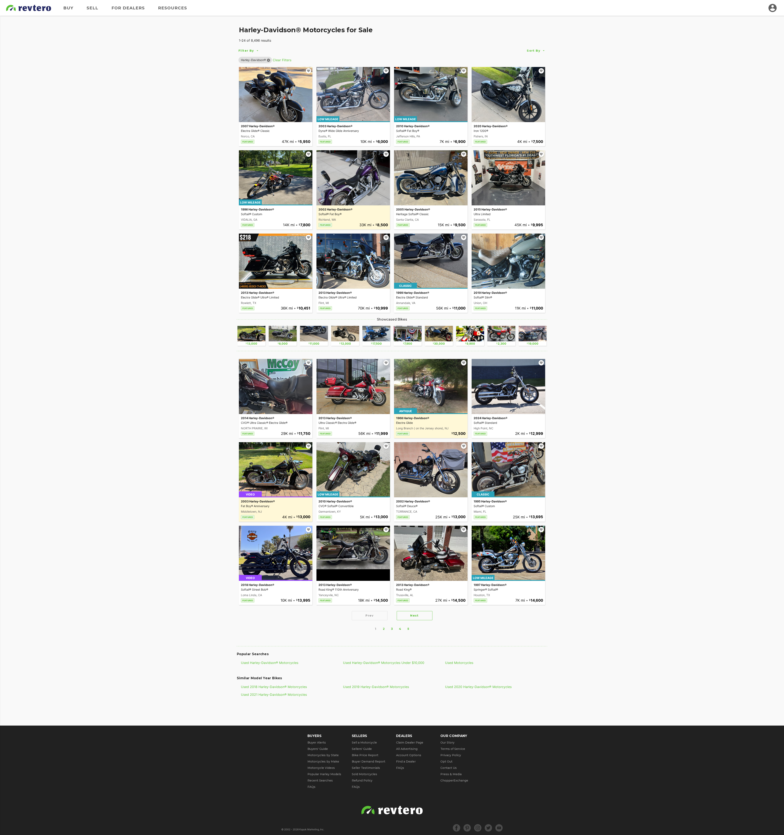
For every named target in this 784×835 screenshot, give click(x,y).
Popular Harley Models (324, 774)
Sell (92, 8)
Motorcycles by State (323, 755)
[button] (253, 60)
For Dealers (128, 8)
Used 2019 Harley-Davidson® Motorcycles (376, 687)
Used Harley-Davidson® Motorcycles (269, 663)
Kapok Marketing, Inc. (311, 829)
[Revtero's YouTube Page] (499, 828)
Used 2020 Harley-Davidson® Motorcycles (478, 687)
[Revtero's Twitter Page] (488, 828)
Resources (172, 8)
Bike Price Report (365, 755)
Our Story (447, 742)
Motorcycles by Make (323, 761)
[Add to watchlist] (308, 70)
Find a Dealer (406, 761)
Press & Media (451, 774)
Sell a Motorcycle (364, 742)
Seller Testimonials (366, 768)
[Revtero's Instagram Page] (477, 828)
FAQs (311, 787)
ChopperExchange (454, 780)
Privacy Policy (450, 755)
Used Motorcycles (459, 663)
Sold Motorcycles (364, 774)
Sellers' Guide (362, 749)
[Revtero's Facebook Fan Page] (456, 828)
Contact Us (448, 768)
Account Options (408, 755)
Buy (68, 8)
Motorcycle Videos (321, 768)
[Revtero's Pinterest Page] (467, 828)
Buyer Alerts (316, 742)
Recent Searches (320, 780)
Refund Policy (362, 780)
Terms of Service (452, 749)
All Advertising (407, 749)
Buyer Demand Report (368, 761)
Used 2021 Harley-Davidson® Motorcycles (274, 694)
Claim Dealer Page (409, 742)
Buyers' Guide (317, 749)
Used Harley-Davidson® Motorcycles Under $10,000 (383, 663)
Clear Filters (282, 60)
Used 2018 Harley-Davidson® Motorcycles (274, 687)
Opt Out (446, 761)
